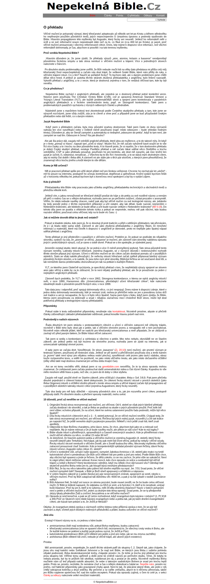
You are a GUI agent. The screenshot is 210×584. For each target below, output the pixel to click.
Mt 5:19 (157, 206)
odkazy (57, 575)
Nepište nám (147, 564)
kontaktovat (119, 311)
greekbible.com (110, 366)
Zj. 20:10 (120, 350)
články (47, 575)
